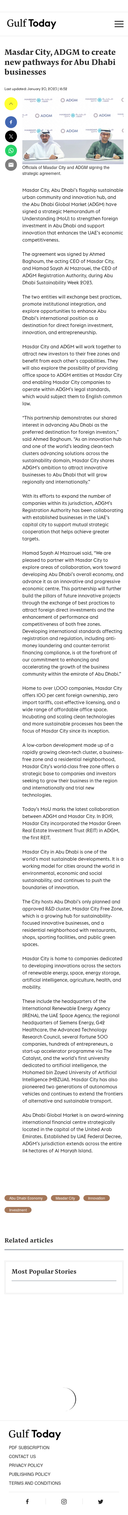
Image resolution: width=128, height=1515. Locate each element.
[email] (11, 165)
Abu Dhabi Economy (26, 1198)
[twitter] (11, 136)
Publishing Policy (29, 1474)
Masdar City (65, 1198)
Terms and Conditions (35, 1483)
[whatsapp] (11, 151)
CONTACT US (22, 1456)
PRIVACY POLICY (26, 1465)
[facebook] (11, 122)
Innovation (96, 1198)
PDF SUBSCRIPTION (29, 1447)
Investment (18, 1210)
